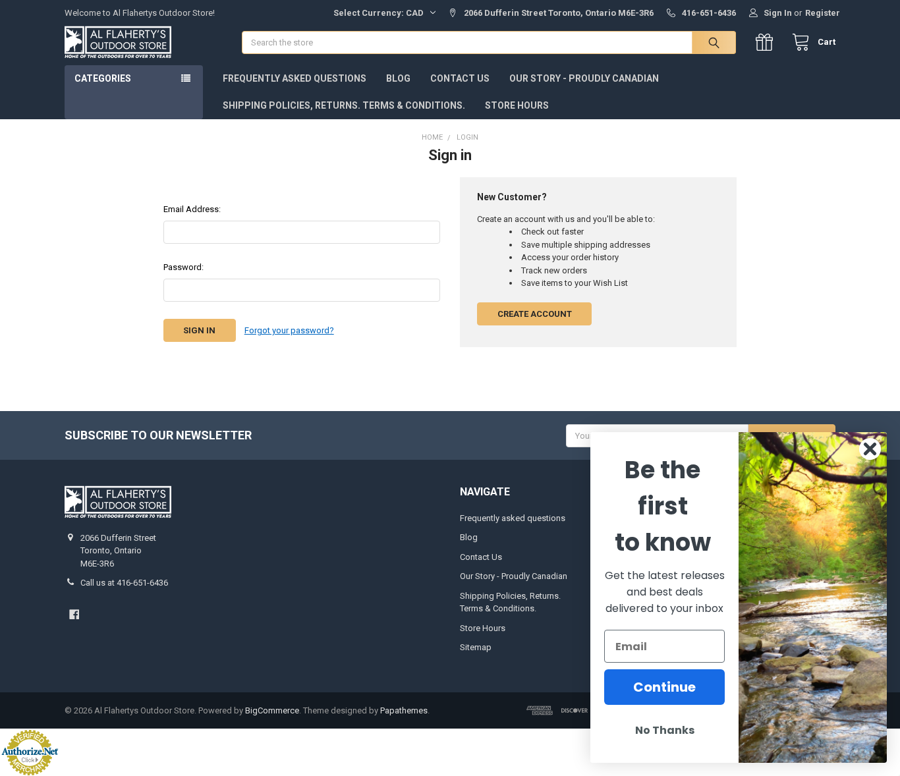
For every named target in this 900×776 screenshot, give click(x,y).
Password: (183, 267)
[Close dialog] (870, 448)
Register (822, 13)
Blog (398, 78)
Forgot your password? (289, 330)
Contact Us (460, 78)
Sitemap (476, 647)
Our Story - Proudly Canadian (584, 78)
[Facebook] (74, 614)
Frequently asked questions (294, 78)
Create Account (534, 314)
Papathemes (404, 710)
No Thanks (664, 730)
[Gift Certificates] (767, 42)
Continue (664, 687)
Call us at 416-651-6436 (124, 583)
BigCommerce (272, 710)
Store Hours (517, 105)
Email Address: (192, 209)
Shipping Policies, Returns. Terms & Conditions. (344, 105)
